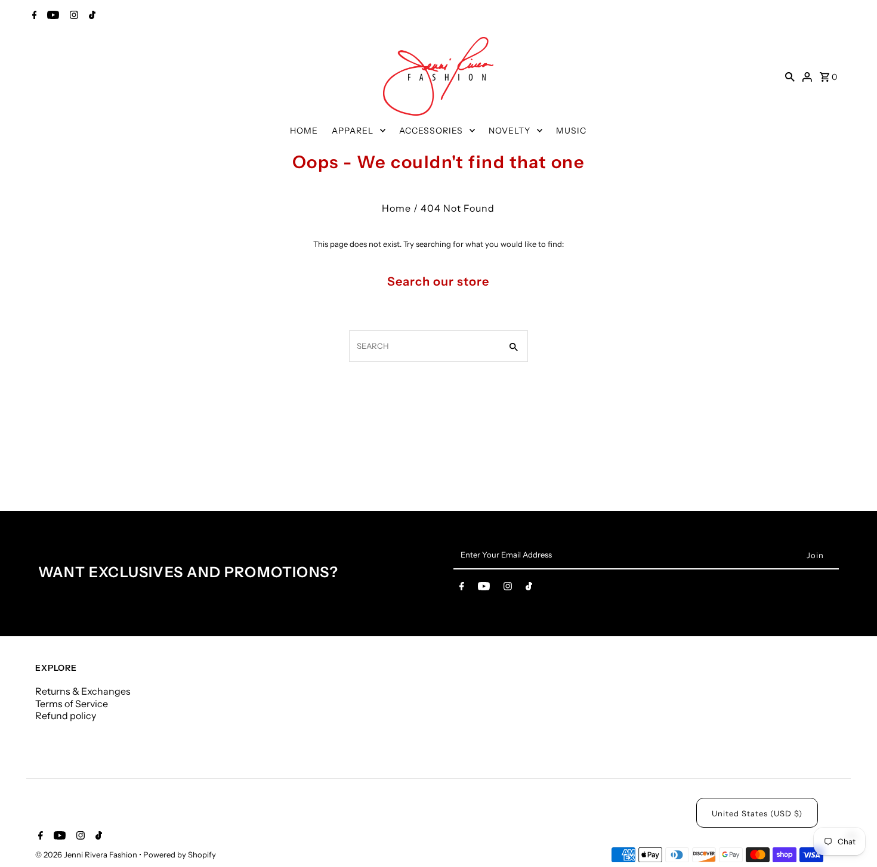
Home (396, 208)
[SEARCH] (790, 76)
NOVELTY (509, 130)
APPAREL (352, 130)
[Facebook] (33, 16)
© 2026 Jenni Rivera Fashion (87, 854)
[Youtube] (51, 16)
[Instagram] (72, 16)
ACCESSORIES (431, 130)
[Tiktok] (90, 16)
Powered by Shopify (179, 854)
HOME (304, 130)
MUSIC (571, 130)
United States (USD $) (757, 813)
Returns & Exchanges (83, 691)
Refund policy (65, 716)
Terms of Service (71, 704)
